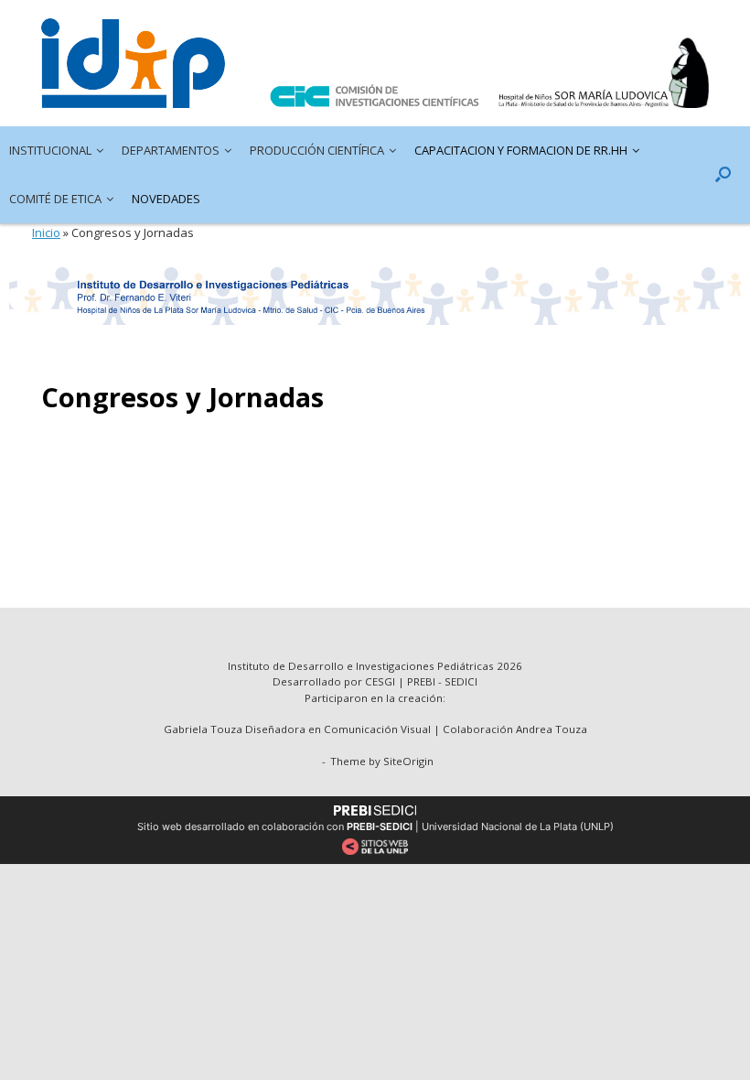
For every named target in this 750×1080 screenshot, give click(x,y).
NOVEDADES (166, 198)
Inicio (46, 232)
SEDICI (461, 681)
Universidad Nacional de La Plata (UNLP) (518, 826)
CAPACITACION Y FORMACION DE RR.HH (520, 150)
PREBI (421, 681)
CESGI (381, 681)
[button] (723, 174)
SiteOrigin (408, 761)
